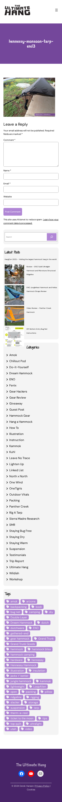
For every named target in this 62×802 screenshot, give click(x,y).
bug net (15, 612)
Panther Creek (19, 506)
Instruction (16, 440)
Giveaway (15, 403)
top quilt (16, 724)
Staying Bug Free (20, 531)
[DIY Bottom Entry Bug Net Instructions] (14, 337)
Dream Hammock (20, 373)
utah (13, 729)
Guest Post (16, 409)
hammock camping (23, 654)
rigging (34, 697)
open (14, 692)
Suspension (17, 549)
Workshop (16, 579)
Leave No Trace (19, 458)
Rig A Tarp (15, 512)
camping (34, 612)
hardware (17, 660)
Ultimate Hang (18, 567)
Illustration (16, 434)
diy (51, 612)
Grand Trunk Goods (23, 644)
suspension (18, 708)
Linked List (16, 470)
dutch (45, 622)
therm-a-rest (19, 713)
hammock (17, 649)
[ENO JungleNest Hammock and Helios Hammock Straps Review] (14, 295)
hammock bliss (41, 649)
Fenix (12, 385)
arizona (30, 601)
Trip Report (16, 561)
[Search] (51, 237)
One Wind (16, 482)
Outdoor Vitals (19, 494)
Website (7, 196)
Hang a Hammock (20, 422)
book (39, 607)
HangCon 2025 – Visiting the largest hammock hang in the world (30, 259)
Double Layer (19, 617)
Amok (13, 355)
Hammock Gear (19, 416)
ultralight (36, 724)
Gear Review (17, 397)
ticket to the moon (22, 718)
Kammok (15, 446)
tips (44, 718)
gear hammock (20, 638)
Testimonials (17, 555)
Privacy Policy (42, 785)
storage (33, 702)
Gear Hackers (18, 391)
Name (7, 170)
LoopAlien (39, 686)
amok (14, 601)
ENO (12, 379)
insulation (39, 670)
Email (7, 183)
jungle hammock (21, 681)
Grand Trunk (46, 638)
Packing (14, 500)
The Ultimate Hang (31, 764)
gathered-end (19, 633)
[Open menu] (56, 10)
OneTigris (15, 488)
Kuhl (12, 452)
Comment (9, 139)
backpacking (19, 607)
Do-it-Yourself (19, 367)
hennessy (38, 660)
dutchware (17, 628)
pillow (48, 692)
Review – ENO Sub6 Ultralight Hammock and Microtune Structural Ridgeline (41, 270)
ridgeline (16, 697)
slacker (15, 702)
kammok (45, 681)
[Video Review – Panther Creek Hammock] (14, 316)
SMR (12, 525)
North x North (18, 476)
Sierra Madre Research (24, 519)
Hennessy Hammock (23, 665)
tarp (36, 708)
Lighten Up (16, 464)
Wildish (14, 573)
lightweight (17, 686)
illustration (17, 670)
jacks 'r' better (19, 676)
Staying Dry (17, 537)
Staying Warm (18, 543)
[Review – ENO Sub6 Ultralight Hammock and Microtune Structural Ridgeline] (14, 274)
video (28, 729)
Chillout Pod (17, 361)
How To (14, 428)
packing (31, 692)
